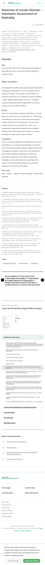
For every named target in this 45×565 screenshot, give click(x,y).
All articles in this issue (12, 337)
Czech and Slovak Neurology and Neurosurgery (20, 407)
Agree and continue (31, 561)
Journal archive (9, 412)
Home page (6, 488)
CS (42, 3)
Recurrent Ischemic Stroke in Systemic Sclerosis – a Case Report (23, 397)
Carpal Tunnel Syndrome (13, 354)
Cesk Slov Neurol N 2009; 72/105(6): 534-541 (22, 50)
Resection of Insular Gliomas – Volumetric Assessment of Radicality (23, 367)
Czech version (39, 25)
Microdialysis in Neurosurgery (14, 357)
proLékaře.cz (10, 3)
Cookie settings (7, 516)
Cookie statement (7, 514)
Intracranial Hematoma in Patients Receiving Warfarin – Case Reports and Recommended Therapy (24, 372)
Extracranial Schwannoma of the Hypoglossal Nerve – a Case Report (23, 393)
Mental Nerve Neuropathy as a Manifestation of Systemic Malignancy (22, 350)
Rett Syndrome (10, 363)
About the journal (9, 423)
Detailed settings (13, 561)
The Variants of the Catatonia (14, 360)
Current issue (8, 418)
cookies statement (25, 530)
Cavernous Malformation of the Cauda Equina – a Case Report (24, 401)
